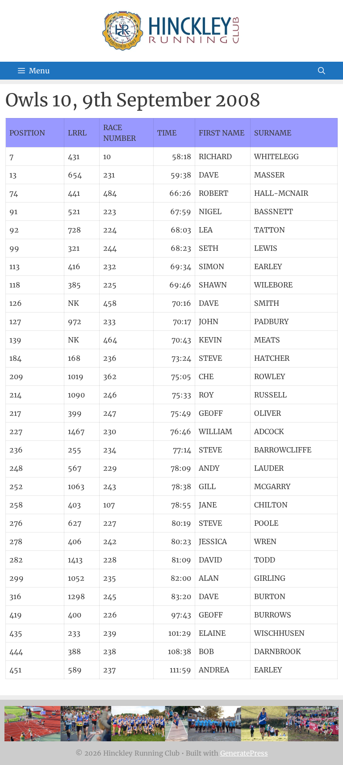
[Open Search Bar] (321, 71)
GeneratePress (244, 753)
